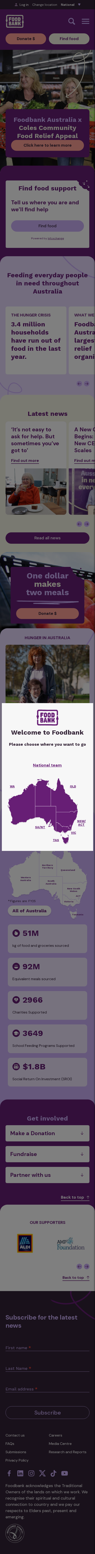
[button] (65, 840)
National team (47, 765)
